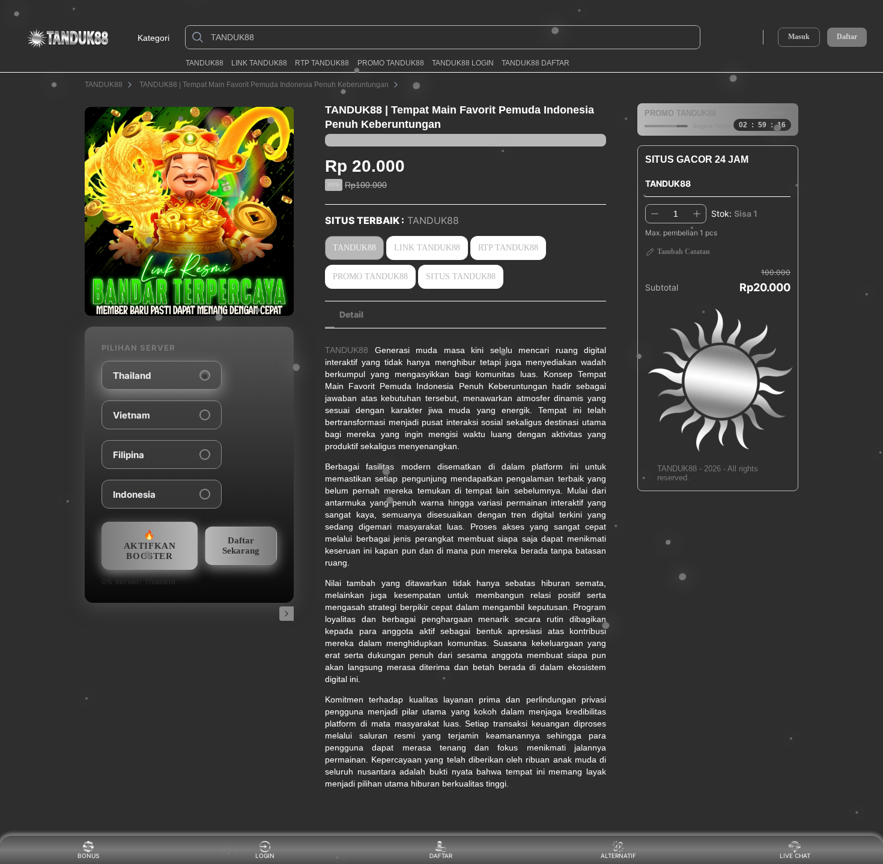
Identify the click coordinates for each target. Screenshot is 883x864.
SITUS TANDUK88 (461, 276)
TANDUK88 (204, 63)
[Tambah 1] (697, 214)
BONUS (88, 855)
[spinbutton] (676, 214)
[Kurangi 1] (655, 214)
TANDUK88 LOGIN (463, 63)
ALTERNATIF (618, 855)
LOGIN (265, 855)
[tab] (351, 314)
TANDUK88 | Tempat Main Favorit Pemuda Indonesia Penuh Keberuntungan (264, 84)
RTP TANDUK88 (322, 63)
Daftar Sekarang (240, 545)
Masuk (799, 36)
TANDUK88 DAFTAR (535, 63)
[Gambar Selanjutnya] (286, 613)
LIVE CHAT (795, 855)
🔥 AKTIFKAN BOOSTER (150, 545)
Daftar (847, 37)
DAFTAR (441, 855)
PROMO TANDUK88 (390, 63)
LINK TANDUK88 (259, 63)
